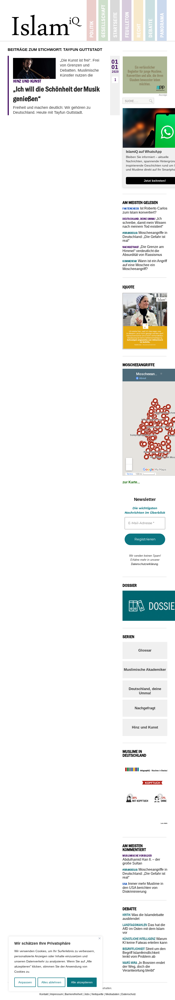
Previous (129, 795)
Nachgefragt (145, 708)
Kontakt (43, 994)
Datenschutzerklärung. (145, 564)
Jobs (87, 994)
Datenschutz (128, 994)
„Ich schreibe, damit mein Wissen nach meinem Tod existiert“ (144, 222)
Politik (91, 20)
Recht (138, 20)
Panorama (162, 20)
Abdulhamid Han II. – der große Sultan (141, 859)
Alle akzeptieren (82, 982)
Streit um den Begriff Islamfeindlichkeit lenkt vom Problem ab (144, 952)
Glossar (145, 650)
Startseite (115, 20)
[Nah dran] (100, 938)
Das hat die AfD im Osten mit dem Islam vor (143, 928)
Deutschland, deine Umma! (145, 691)
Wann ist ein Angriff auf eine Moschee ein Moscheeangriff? (144, 265)
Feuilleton (126, 20)
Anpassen (25, 982)
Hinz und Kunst (145, 727)
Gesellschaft (103, 20)
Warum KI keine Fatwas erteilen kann (144, 940)
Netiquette (98, 994)
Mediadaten (112, 994)
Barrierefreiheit (73, 994)
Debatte (150, 20)
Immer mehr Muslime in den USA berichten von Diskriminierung (142, 887)
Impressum (56, 994)
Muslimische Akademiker (145, 670)
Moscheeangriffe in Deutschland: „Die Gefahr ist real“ (144, 236)
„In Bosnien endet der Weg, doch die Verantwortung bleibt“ (143, 966)
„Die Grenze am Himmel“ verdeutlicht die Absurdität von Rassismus (143, 251)
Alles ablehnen (51, 982)
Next (159, 795)
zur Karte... (131, 482)
